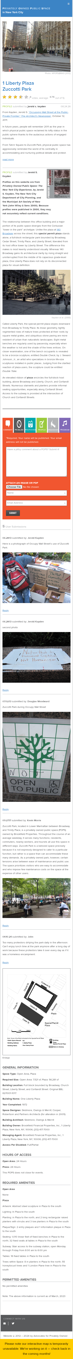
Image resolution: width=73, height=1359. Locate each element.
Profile (42, 430)
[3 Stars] (15, 97)
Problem (19, 430)
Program (64, 430)
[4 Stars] (21, 97)
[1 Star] (4, 97)
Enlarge (6, 1057)
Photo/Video (30, 430)
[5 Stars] (26, 97)
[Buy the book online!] (59, 197)
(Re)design (53, 430)
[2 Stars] (10, 97)
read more (8, 159)
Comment (7, 430)
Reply (5, 610)
